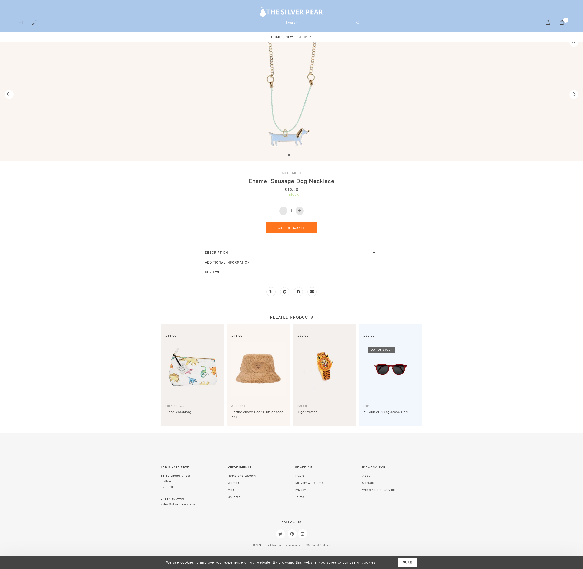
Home (276, 37)
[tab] (291, 253)
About (366, 476)
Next (573, 94)
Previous (9, 94)
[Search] (355, 22)
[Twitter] (280, 533)
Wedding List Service (378, 490)
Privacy (300, 490)
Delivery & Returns (309, 483)
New (289, 37)
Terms (299, 497)
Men (231, 490)
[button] (573, 42)
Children (234, 497)
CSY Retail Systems (318, 544)
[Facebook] (292, 533)
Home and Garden (242, 476)
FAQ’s (299, 476)
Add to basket (291, 228)
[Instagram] (302, 533)
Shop (302, 37)
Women (233, 483)
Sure (407, 562)
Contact (368, 483)
